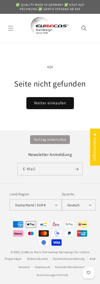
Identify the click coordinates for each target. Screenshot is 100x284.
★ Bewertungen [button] (95, 147)
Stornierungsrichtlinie (52, 275)
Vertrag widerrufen (50, 139)
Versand (24, 267)
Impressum (42, 267)
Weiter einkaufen (50, 102)
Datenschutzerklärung (69, 259)
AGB (92, 259)
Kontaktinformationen (71, 267)
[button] (11, 28)
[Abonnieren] (76, 169)
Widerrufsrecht (37, 259)
